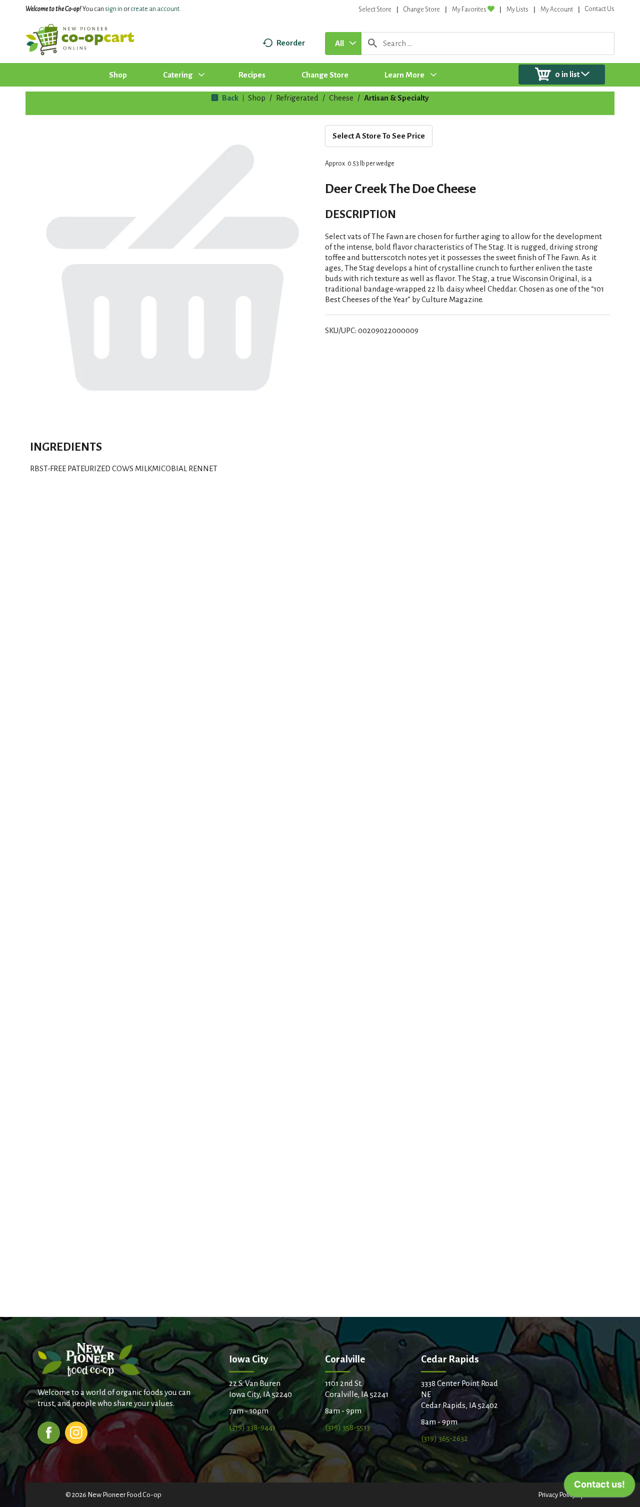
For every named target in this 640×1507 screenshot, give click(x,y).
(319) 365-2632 (444, 1438)
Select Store (375, 9)
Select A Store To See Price (378, 136)
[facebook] (49, 1431)
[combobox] (343, 43)
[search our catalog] (373, 43)
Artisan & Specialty (396, 98)
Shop (257, 98)
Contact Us (599, 9)
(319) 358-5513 (347, 1427)
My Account (556, 9)
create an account (155, 9)
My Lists (517, 9)
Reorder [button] (290, 43)
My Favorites (469, 9)
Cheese (341, 98)
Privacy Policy (557, 1494)
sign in (113, 9)
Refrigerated (297, 98)
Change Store (422, 9)
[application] (599, 1487)
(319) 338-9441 (252, 1427)
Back (229, 98)
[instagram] (76, 1431)
